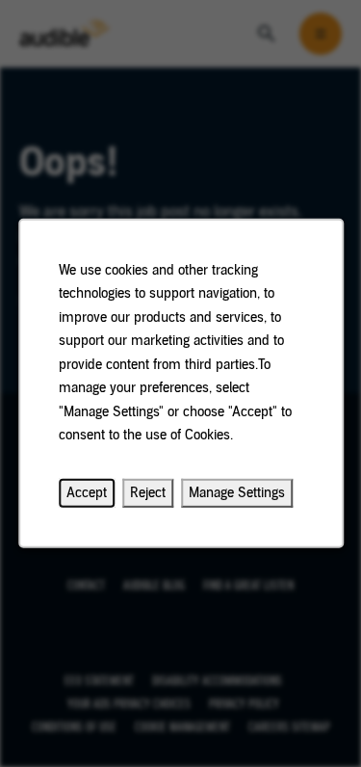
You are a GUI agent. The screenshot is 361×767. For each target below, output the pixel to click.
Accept (86, 493)
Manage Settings (237, 493)
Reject (148, 493)
